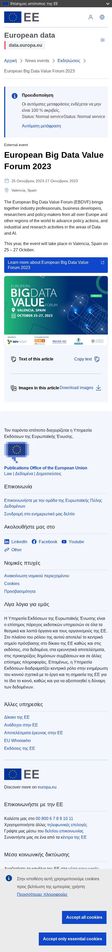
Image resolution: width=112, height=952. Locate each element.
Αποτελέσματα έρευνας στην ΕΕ (33, 733)
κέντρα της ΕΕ (74, 837)
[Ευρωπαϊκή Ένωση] (44, 17)
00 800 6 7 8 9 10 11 (54, 818)
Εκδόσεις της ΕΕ (19, 748)
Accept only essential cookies (72, 939)
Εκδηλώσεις (69, 60)
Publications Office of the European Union (45, 468)
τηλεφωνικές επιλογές (67, 825)
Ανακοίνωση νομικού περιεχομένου (36, 576)
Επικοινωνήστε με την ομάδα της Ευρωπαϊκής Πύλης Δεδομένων (53, 503)
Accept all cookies (84, 917)
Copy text (83, 359)
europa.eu (47, 787)
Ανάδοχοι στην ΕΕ (21, 725)
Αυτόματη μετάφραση (41, 126)
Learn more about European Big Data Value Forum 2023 (48, 265)
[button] (102, 17)
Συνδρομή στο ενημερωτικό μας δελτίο (39, 514)
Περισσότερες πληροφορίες (42, 894)
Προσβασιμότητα (19, 591)
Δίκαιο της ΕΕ (17, 717)
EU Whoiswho (17, 740)
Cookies (12, 583)
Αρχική (10, 60)
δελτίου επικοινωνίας (64, 831)
